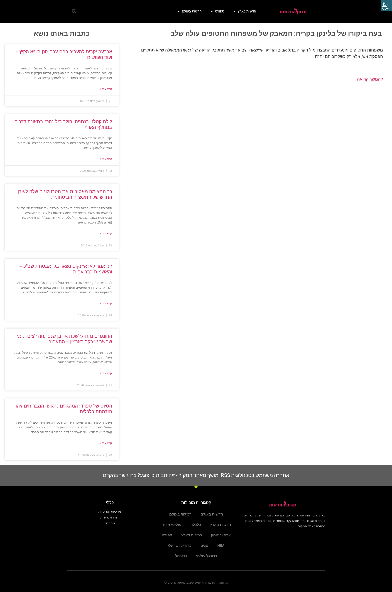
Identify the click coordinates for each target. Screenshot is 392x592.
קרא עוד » (106, 89)
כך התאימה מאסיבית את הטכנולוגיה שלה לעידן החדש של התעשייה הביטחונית (65, 194)
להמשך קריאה (370, 79)
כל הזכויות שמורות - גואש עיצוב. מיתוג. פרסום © (196, 582)
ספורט (219, 11)
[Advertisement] (255, 122)
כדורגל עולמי (206, 556)
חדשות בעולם (192, 11)
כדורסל (181, 556)
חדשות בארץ (247, 11)
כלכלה (195, 525)
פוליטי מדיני (171, 525)
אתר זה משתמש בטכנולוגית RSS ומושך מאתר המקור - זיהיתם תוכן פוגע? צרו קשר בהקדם (196, 475)
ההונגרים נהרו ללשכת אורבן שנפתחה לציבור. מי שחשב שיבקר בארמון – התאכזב (64, 338)
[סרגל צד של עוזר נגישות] (386, 5)
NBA (221, 545)
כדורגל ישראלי (179, 545)
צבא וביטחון (221, 535)
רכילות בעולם (180, 514)
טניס (204, 545)
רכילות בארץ (191, 535)
